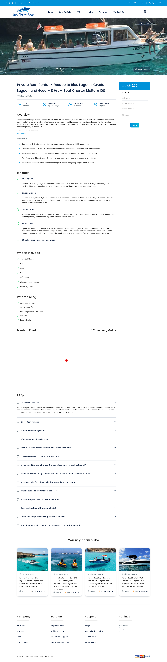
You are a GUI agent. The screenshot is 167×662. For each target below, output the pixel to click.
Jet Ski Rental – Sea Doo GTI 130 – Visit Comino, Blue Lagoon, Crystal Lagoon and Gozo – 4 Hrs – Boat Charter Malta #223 (65, 583)
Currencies (123, 625)
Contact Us (118, 12)
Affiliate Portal (57, 631)
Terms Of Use (91, 636)
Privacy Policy (91, 642)
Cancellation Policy (94, 631)
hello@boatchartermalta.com (28, 3)
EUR (160, 3)
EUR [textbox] (122, 630)
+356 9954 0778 (130, 3)
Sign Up (151, 3)
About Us (103, 12)
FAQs (79, 12)
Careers (20, 631)
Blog (19, 636)
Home (50, 12)
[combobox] (130, 629)
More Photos (143, 69)
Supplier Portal (58, 625)
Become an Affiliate (60, 642)
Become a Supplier (59, 636)
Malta (90, 12)
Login (142, 3)
